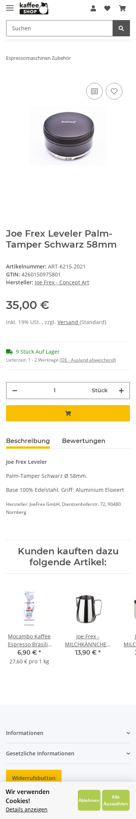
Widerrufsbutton (34, 778)
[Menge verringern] (14, 390)
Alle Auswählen (116, 800)
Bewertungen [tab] (83, 441)
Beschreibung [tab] (28, 441)
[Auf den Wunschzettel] (114, 91)
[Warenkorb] (122, 8)
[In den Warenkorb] (68, 413)
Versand (68, 322)
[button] (93, 8)
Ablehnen (89, 800)
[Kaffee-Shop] (34, 8)
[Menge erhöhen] (121, 390)
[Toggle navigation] (10, 4)
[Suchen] (121, 28)
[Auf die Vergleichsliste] (94, 91)
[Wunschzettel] (107, 8)
